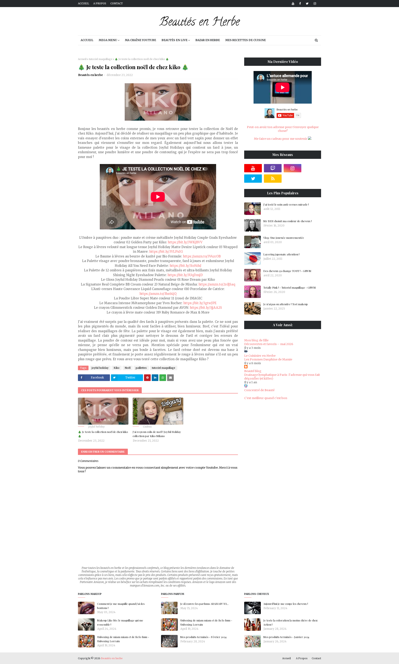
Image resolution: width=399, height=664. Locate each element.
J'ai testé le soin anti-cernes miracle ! (286, 204)
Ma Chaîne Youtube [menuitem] (140, 40)
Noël (128, 367)
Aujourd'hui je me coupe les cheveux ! (285, 603)
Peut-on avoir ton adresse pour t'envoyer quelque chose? (283, 129)
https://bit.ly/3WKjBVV (185, 242)
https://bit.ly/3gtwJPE (200, 303)
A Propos (302, 658)
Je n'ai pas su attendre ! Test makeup (285, 304)
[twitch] (273, 168)
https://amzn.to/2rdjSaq (216, 284)
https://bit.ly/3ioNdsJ (185, 266)
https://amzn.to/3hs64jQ (157, 294)
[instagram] (314, 3)
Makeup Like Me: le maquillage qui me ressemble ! (120, 622)
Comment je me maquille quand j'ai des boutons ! (121, 606)
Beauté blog (252, 371)
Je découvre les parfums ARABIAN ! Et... (204, 603)
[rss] (273, 178)
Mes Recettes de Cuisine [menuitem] (245, 40)
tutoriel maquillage (100, 59)
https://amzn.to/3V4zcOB (202, 256)
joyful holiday (100, 367)
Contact (116, 3)
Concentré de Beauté (259, 390)
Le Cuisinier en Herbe (260, 356)
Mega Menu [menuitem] (108, 40)
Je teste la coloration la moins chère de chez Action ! (290, 622)
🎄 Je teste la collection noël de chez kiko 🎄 (103, 434)
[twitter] (307, 3)
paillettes (141, 367)
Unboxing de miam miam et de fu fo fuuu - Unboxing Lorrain (123, 639)
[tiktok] (312, 168)
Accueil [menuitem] (87, 40)
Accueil (83, 3)
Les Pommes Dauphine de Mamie (268, 359)
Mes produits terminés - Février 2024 (203, 637)
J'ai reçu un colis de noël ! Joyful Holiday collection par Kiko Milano (157, 434)
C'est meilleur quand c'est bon (265, 398)
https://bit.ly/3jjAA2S (206, 308)
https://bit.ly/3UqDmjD (185, 275)
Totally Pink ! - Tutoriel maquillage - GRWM (289, 287)
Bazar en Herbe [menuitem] (207, 40)
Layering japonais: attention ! (281, 254)
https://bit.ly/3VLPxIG (166, 252)
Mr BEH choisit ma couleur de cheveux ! (287, 221)
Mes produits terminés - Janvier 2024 (286, 637)
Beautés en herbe (90, 75)
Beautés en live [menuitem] (174, 40)
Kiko (116, 367)
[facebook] (300, 3)
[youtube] (293, 3)
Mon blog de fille (256, 340)
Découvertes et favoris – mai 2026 (268, 344)
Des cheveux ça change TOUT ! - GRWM (287, 271)
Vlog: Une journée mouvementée (283, 237)
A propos (99, 3)
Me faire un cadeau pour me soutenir (281, 139)
